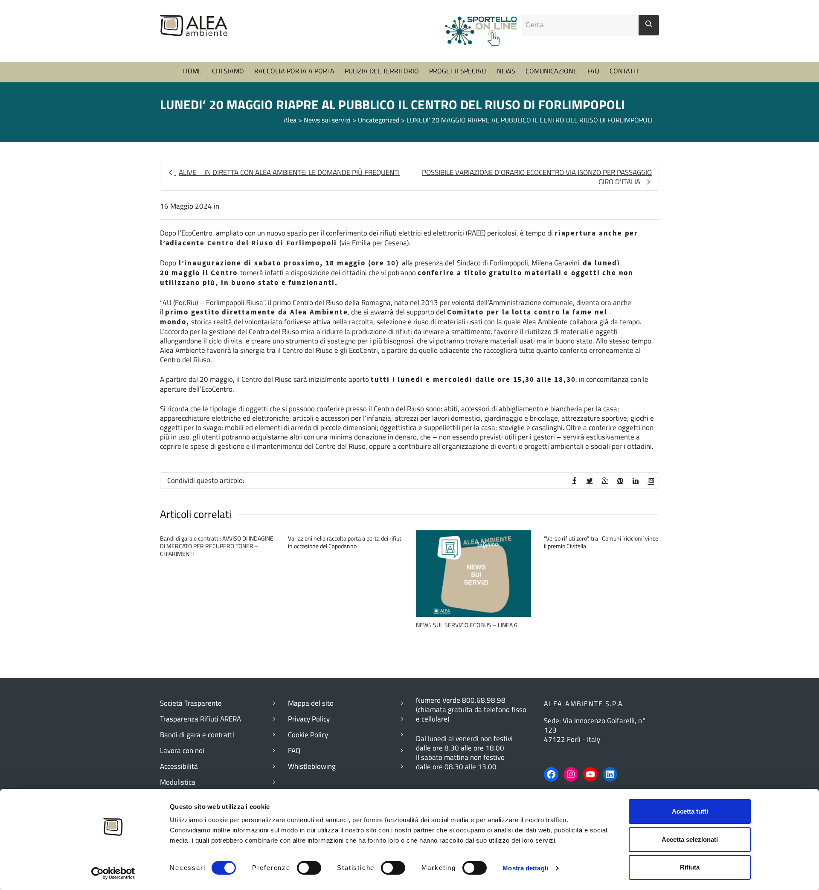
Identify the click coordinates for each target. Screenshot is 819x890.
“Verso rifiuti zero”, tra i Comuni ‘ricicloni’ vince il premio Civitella (601, 542)
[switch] (309, 868)
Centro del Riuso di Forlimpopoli (272, 243)
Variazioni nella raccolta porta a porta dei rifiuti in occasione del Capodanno (345, 542)
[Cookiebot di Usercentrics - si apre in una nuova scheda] (113, 873)
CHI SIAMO (228, 71)
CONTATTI (624, 71)
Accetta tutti (690, 811)
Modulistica (177, 782)
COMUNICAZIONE (551, 71)
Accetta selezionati (690, 839)
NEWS (506, 71)
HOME (192, 71)
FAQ (593, 71)
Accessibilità (179, 766)
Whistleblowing (312, 766)
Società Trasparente (191, 703)
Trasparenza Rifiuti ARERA (200, 718)
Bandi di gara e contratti (197, 734)
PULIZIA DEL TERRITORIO (382, 71)
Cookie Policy (308, 734)
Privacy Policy (309, 718)
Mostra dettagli (525, 868)
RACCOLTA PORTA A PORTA (294, 71)
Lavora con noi (182, 750)
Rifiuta (690, 867)
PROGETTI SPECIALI (458, 71)
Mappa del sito (311, 703)
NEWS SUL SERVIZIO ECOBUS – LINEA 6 (466, 624)
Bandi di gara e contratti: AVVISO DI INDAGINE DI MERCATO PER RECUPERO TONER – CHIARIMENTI (216, 546)
